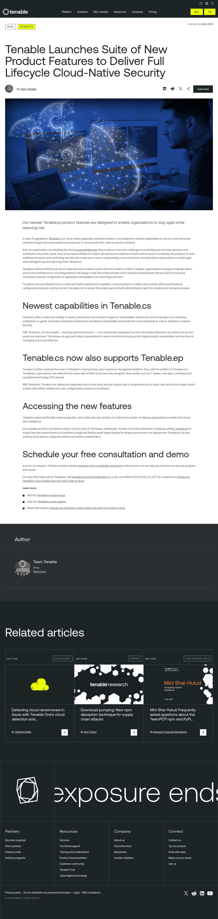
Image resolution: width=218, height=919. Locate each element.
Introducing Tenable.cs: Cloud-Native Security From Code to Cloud (87, 508)
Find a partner (13, 846)
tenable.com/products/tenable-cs (91, 476)
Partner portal (13, 852)
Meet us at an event (180, 857)
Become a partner (15, 840)
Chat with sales (177, 852)
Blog (10, 26)
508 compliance (91, 892)
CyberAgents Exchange (73, 875)
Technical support (70, 846)
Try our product (177, 846)
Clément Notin (23, 732)
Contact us (175, 840)
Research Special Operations (170, 732)
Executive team (123, 846)
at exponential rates (86, 249)
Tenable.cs (55, 238)
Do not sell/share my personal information (47, 892)
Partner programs (15, 857)
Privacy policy (13, 892)
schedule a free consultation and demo (100, 465)
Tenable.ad (181, 428)
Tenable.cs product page (51, 495)
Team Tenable (28, 89)
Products (26, 26)
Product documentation (73, 857)
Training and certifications (74, 852)
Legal (76, 892)
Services (64, 840)
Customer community (72, 863)
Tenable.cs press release (52, 501)
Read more (39, 571)
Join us (172, 863)
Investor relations (123, 857)
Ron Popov (90, 732)
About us (119, 840)
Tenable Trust (67, 869)
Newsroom (120, 852)
